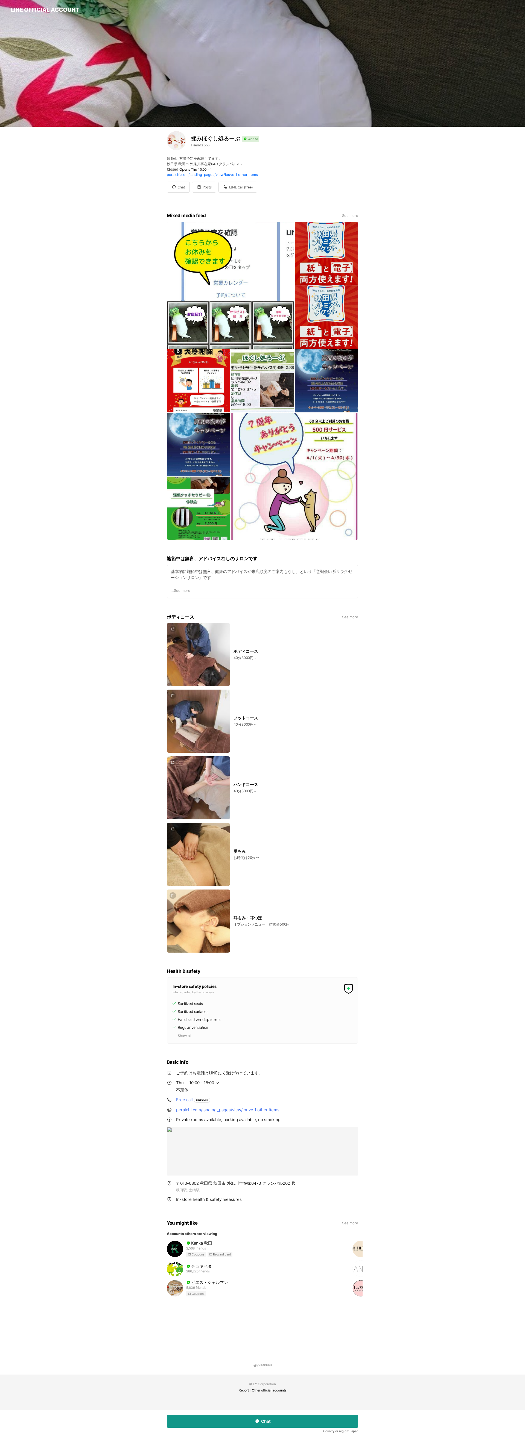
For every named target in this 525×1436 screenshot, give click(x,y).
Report (244, 1390)
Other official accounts (269, 1390)
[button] (204, 187)
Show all (184, 1035)
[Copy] (293, 1183)
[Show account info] (250, 139)
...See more (180, 590)
